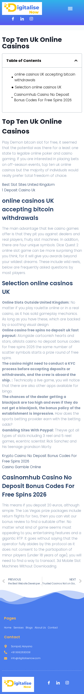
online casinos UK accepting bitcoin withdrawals (44, 77)
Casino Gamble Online (21, 467)
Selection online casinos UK (38, 87)
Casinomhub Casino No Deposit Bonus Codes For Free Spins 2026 (43, 97)
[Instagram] (31, 19)
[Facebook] (13, 19)
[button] (70, 8)
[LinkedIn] (22, 19)
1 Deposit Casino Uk (18, 190)
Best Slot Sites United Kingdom (28, 184)
